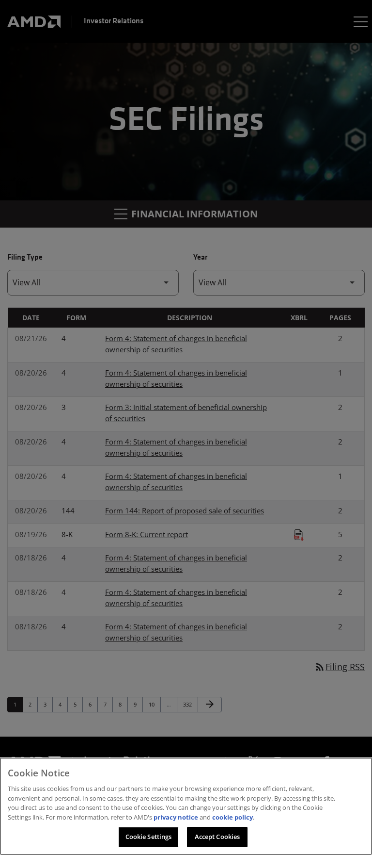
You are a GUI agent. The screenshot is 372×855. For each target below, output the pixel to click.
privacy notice (176, 817)
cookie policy (232, 817)
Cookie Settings (148, 836)
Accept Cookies (217, 836)
